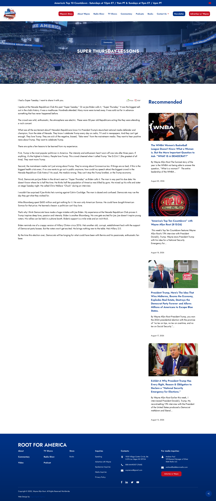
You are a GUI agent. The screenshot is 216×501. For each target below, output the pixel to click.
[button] (171, 473)
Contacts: (125, 450)
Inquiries (99, 450)
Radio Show (49, 456)
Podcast (47, 462)
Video (21, 462)
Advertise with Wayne (103, 461)
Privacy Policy (100, 477)
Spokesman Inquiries (102, 467)
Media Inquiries (101, 472)
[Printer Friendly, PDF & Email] (133, 101)
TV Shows (48, 450)
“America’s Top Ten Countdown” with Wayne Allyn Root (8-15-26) (172, 222)
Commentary (108, 42)
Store (72, 450)
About (21, 450)
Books (72, 456)
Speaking (98, 456)
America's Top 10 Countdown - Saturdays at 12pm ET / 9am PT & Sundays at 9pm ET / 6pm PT (108, 3)
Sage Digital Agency (37, 496)
